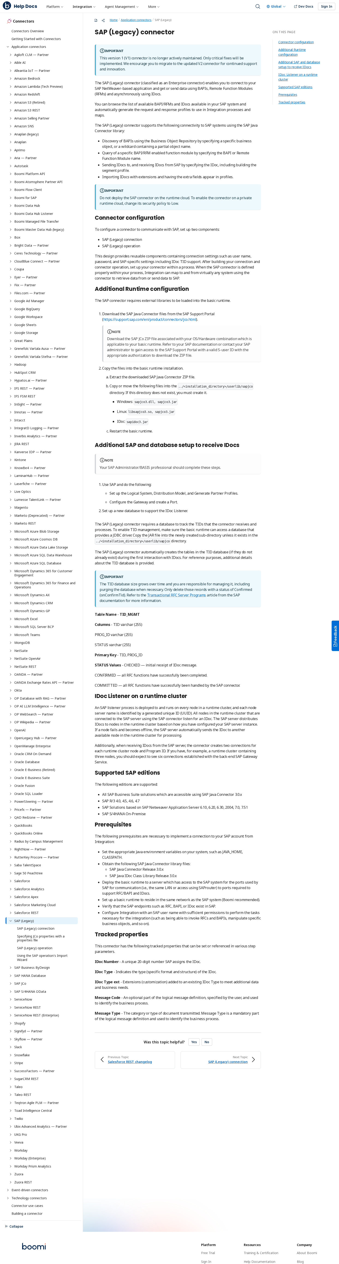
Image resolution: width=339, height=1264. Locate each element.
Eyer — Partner (25, 277)
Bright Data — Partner (31, 245)
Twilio (18, 1118)
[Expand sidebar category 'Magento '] (11, 507)
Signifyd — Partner (28, 1031)
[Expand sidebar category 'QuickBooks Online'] (11, 833)
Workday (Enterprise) (30, 1158)
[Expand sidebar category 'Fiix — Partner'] (11, 285)
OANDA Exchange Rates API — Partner (44, 682)
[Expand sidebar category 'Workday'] (11, 1150)
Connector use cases (27, 1205)
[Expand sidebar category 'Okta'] (11, 690)
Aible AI (20, 62)
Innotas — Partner (28, 412)
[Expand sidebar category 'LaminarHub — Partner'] (11, 475)
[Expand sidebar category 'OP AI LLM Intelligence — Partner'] (11, 706)
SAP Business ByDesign (32, 967)
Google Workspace (28, 317)
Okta (18, 690)
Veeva (18, 1142)
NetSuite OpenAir (27, 658)
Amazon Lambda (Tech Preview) (38, 86)
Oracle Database (27, 762)
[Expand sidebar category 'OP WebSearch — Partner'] (11, 714)
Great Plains (23, 341)
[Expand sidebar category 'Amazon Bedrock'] (11, 78)
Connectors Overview (28, 31)
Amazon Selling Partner (31, 118)
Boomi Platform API (29, 174)
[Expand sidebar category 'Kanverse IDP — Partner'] (11, 452)
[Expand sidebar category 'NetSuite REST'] (11, 666)
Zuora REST (23, 1182)
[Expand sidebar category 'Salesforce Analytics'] (11, 889)
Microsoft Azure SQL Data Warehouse (43, 555)
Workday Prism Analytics (32, 1166)
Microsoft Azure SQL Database (38, 563)
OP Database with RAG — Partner (40, 698)
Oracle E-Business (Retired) (34, 770)
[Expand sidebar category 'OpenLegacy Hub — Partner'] (11, 738)
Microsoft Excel (26, 619)
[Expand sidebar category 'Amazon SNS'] (11, 126)
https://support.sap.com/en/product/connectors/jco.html (149, 319)
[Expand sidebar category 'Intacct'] (11, 420)
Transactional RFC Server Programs (176, 595)
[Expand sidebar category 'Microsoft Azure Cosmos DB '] (11, 539)
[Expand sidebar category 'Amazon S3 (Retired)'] (11, 102)
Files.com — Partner (29, 293)
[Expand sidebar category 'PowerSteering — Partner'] (11, 801)
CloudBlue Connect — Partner (37, 261)
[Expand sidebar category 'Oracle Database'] (11, 762)
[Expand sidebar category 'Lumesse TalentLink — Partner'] (11, 499)
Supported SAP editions (295, 87)
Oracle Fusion (24, 785)
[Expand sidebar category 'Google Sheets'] (11, 325)
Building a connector (27, 1213)
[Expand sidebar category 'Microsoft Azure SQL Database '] (11, 563)
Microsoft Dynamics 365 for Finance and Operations (45, 585)
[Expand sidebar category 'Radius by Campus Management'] (11, 841)
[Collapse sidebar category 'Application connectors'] (8, 46)
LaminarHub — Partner (31, 475)
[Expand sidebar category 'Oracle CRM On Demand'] (11, 754)
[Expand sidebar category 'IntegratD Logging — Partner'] (11, 428)
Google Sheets (25, 325)
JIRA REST (21, 444)
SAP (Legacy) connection (35, 928)
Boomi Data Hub (27, 205)
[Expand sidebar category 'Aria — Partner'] (11, 158)
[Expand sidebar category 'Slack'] (11, 1047)
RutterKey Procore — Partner (36, 857)
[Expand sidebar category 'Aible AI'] (11, 62)
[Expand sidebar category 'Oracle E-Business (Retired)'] (11, 770)
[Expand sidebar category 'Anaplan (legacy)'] (11, 134)
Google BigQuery (27, 309)
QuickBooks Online (28, 833)
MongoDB (22, 642)
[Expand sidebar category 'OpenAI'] (11, 730)
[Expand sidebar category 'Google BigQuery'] (11, 309)
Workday (20, 1150)
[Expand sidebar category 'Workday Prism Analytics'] (11, 1166)
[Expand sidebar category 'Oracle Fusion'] (11, 785)
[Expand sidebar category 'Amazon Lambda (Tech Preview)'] (11, 86)
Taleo (18, 1087)
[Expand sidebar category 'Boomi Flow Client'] (11, 189)
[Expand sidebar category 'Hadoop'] (11, 364)
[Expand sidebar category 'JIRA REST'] (11, 444)
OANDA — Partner (28, 674)
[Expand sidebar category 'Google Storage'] (11, 332)
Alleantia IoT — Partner (32, 70)
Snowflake (22, 1055)
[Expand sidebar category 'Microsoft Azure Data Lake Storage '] (11, 547)
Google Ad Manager (29, 301)
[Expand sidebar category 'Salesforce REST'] (11, 913)
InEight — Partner (28, 404)
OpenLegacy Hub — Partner (35, 738)
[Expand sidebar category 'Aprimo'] (11, 150)
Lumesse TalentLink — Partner (37, 499)
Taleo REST (22, 1094)
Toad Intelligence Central (33, 1110)
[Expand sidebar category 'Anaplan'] (11, 142)
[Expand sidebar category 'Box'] (11, 237)
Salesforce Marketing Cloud (35, 905)
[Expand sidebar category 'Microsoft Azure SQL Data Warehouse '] (11, 555)
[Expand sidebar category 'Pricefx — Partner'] (11, 809)
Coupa (19, 269)
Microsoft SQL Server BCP (34, 627)
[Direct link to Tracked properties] (150, 935)
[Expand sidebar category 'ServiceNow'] (11, 999)
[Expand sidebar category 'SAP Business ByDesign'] (11, 967)
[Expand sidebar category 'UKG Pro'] (11, 1134)
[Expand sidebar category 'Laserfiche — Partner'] (11, 484)
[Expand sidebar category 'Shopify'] (11, 1023)
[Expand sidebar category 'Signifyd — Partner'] (11, 1031)
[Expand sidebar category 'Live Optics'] (11, 491)
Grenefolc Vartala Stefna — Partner (41, 356)
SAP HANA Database (30, 975)
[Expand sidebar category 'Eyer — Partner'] (11, 277)
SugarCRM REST (26, 1079)
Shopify (19, 1023)
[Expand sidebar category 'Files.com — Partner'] (11, 293)
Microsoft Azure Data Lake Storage (41, 547)
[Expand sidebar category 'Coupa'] (11, 269)
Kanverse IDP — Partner (32, 452)
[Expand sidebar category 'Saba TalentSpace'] (11, 865)
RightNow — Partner (30, 849)
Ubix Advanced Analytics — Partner (40, 1126)
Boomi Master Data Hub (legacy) (39, 229)
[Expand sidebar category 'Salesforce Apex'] (11, 897)
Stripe (18, 1063)
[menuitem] (55, 6)
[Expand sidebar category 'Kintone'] (11, 460)
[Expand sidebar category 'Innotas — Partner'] (11, 412)
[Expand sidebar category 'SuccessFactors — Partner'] (11, 1071)
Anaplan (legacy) (26, 134)
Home (114, 20)
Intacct (19, 420)
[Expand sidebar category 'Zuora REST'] (11, 1182)
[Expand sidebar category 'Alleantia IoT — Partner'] (11, 70)
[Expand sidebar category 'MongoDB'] (11, 642)
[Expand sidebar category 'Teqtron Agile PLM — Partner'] (11, 1102)
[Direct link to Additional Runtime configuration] (191, 289)
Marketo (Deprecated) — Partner (39, 515)
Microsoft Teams (27, 635)
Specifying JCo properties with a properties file (41, 938)
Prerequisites (287, 94)
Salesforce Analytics (29, 889)
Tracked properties (291, 102)
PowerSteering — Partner (33, 801)
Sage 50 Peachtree (28, 873)
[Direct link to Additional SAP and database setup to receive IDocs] (241, 445)
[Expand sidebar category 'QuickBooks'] (11, 825)
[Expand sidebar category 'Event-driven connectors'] (8, 1190)
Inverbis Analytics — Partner (35, 436)
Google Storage (26, 332)
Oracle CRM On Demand (32, 754)
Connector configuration (296, 42)
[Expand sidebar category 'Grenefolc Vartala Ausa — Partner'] (11, 348)
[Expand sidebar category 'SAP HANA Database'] (11, 975)
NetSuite (21, 650)
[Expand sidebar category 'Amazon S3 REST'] (11, 110)
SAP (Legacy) (24, 921)
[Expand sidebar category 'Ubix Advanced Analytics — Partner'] (11, 1126)
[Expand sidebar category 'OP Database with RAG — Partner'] (11, 698)
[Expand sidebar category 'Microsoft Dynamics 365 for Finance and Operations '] (11, 583)
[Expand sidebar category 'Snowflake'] (11, 1055)
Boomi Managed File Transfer (36, 221)
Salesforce (22, 881)
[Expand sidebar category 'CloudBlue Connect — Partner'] (11, 261)
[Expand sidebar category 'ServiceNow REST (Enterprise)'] (11, 1015)
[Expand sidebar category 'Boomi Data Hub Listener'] (11, 213)
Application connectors (29, 46)
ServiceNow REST (27, 1007)
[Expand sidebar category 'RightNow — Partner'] (11, 849)
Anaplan (20, 142)
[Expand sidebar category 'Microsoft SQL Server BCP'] (11, 627)
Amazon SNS (24, 126)
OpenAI (20, 730)
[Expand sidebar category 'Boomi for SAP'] (11, 197)
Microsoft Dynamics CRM (33, 603)
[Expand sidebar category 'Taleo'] (11, 1087)
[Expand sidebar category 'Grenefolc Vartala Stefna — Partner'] (11, 356)
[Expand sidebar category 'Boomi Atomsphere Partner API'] (11, 182)
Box (17, 237)
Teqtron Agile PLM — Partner (36, 1103)
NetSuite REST (25, 666)
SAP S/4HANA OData (30, 991)
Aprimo (19, 150)
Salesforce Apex (26, 897)
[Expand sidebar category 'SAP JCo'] (11, 983)
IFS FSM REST (25, 396)
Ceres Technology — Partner (36, 253)
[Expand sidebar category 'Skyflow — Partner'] (11, 1039)
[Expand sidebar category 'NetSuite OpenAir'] (11, 658)
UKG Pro (20, 1134)
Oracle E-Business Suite (32, 778)
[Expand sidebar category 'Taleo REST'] (11, 1094)
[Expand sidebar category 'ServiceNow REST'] (11, 1007)
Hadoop (20, 364)
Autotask (21, 166)
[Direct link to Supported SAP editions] (162, 773)
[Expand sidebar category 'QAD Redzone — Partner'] (11, 817)
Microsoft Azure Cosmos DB (36, 539)
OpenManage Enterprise (32, 746)
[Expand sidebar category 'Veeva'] (11, 1142)
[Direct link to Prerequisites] (134, 825)
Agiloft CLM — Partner (31, 55)
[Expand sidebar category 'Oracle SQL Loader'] (11, 793)
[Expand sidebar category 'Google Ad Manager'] (11, 301)
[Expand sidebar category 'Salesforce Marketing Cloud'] (11, 905)
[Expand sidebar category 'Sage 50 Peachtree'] (11, 873)
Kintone (20, 460)
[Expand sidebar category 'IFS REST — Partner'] (11, 388)
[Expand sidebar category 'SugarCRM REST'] (11, 1079)
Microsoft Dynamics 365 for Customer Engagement (43, 573)
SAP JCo (20, 983)
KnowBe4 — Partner (29, 468)
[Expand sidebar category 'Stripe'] (11, 1063)
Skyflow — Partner (28, 1039)
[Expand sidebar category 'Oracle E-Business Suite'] (11, 778)
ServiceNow (23, 999)
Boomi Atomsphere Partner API (38, 182)
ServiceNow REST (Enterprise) (36, 1015)
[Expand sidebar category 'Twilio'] (11, 1118)
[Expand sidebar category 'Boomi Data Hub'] (11, 205)
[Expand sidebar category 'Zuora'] (11, 1174)
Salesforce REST (26, 913)
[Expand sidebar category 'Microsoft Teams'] (11, 635)
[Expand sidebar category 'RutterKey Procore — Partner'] (11, 857)
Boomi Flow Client (28, 189)
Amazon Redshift (27, 94)
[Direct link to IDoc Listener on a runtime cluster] (189, 696)
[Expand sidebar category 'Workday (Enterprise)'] (11, 1158)
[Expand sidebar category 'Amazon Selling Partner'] (11, 118)
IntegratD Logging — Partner (36, 428)
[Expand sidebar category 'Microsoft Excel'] (11, 619)
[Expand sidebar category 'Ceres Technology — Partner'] (11, 253)
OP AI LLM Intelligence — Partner (39, 706)
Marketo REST (25, 523)
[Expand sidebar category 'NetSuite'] (11, 650)
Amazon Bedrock (27, 78)
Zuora (18, 1174)
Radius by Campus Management (38, 841)
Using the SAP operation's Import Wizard (42, 957)
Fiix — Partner (25, 285)
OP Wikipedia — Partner (32, 722)
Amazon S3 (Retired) (29, 102)
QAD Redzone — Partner (33, 817)
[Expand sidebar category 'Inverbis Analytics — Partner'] (11, 436)
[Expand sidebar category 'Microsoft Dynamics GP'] (11, 611)
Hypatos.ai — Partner (30, 380)
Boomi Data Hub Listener (33, 213)
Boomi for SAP (25, 198)
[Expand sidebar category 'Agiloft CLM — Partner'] (11, 54)
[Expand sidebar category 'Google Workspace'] (11, 317)
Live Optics (22, 491)
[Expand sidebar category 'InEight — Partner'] (11, 404)
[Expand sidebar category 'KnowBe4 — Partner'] (11, 468)
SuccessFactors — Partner (34, 1071)
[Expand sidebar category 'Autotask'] (11, 166)
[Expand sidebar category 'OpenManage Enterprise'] (11, 746)
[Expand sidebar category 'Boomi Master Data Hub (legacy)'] (11, 229)
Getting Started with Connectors (36, 39)
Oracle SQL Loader (28, 793)
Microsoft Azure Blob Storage (37, 531)
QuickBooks (23, 825)
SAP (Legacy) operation (34, 948)
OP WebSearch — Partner (33, 714)
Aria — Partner (25, 158)
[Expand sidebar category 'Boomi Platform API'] (11, 174)
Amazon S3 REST (27, 110)
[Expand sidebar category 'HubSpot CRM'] (11, 372)
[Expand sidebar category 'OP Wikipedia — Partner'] (11, 722)
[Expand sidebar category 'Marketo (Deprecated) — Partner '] (11, 515)
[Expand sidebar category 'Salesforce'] (11, 881)
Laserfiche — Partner (30, 484)
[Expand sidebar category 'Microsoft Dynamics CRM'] (11, 603)
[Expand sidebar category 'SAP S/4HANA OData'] (11, 991)
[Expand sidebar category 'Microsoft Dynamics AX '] (11, 595)
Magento (21, 507)
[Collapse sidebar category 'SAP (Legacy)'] (11, 921)
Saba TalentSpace (27, 865)
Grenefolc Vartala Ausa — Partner (39, 348)
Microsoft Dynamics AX (32, 595)
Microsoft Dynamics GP (32, 611)
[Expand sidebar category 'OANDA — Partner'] (11, 674)
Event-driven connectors (30, 1190)
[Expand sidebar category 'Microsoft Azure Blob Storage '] (11, 531)
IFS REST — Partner (29, 388)
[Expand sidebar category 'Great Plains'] (11, 340)
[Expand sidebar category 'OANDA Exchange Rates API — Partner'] (11, 682)
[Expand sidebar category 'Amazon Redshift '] (11, 94)
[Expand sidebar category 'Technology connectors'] (8, 1198)
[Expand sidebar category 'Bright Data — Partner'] (11, 245)
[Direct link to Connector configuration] (167, 218)
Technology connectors (29, 1198)
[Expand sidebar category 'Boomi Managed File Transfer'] (11, 221)
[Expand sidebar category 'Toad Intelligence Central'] (11, 1110)
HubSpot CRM (25, 372)
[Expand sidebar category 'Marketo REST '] (11, 523)
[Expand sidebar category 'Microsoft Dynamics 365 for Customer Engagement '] (11, 571)
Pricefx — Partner (27, 809)
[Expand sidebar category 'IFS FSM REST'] (11, 396)
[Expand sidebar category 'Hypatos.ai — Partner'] (11, 380)
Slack (18, 1047)
